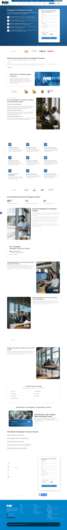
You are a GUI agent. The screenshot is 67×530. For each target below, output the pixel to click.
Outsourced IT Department (37, 512)
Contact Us (44, 3)
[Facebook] (55, 1)
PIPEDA (16, 467)
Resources (34, 3)
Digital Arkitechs (28, 524)
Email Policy (56, 524)
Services (19, 3)
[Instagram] (60, 1)
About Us (24, 3)
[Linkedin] (58, 1)
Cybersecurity (35, 509)
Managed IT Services (37, 513)
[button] (21, 51)
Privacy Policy (52, 524)
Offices (39, 3)
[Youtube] (61, 1)
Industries (29, 3)
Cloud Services (36, 508)
